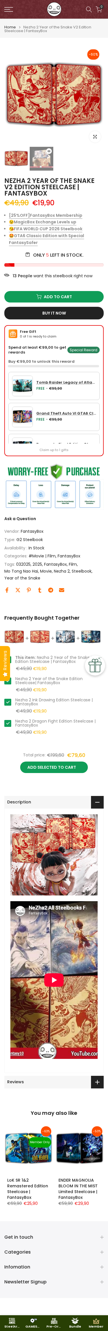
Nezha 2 (62, 571)
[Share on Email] (61, 590)
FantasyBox (32, 531)
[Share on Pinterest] (28, 590)
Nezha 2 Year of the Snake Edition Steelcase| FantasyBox (49, 681)
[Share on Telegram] (50, 590)
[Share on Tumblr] (39, 590)
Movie (46, 571)
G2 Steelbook (29, 539)
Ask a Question (20, 519)
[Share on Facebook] (7, 590)
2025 (37, 564)
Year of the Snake (22, 578)
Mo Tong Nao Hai (21, 571)
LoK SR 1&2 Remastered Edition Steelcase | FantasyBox (27, 1188)
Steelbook (82, 571)
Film (73, 564)
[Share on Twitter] (17, 590)
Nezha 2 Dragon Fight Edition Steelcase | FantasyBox (55, 723)
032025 (23, 564)
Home (10, 27)
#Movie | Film (42, 556)
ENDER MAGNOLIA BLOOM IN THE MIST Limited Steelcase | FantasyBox (78, 1188)
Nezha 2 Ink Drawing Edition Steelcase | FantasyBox (54, 702)
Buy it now (54, 313)
